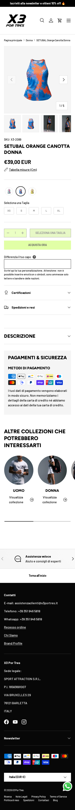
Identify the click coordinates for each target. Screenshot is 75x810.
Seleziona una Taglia (16, 203)
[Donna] (52, 470)
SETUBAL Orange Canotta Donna (53, 40)
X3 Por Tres (18, 790)
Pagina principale (13, 40)
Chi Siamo (11, 635)
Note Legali (21, 796)
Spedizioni (28, 800)
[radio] (9, 191)
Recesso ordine (15, 627)
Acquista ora (37, 245)
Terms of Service (58, 796)
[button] (59, 20)
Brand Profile (13, 643)
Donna (29, 40)
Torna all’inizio (37, 575)
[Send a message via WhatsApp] (67, 786)
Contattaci (43, 800)
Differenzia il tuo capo (17, 257)
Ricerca (8, 796)
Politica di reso (11, 800)
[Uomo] (18, 470)
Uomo (18, 490)
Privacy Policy (38, 796)
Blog (55, 800)
